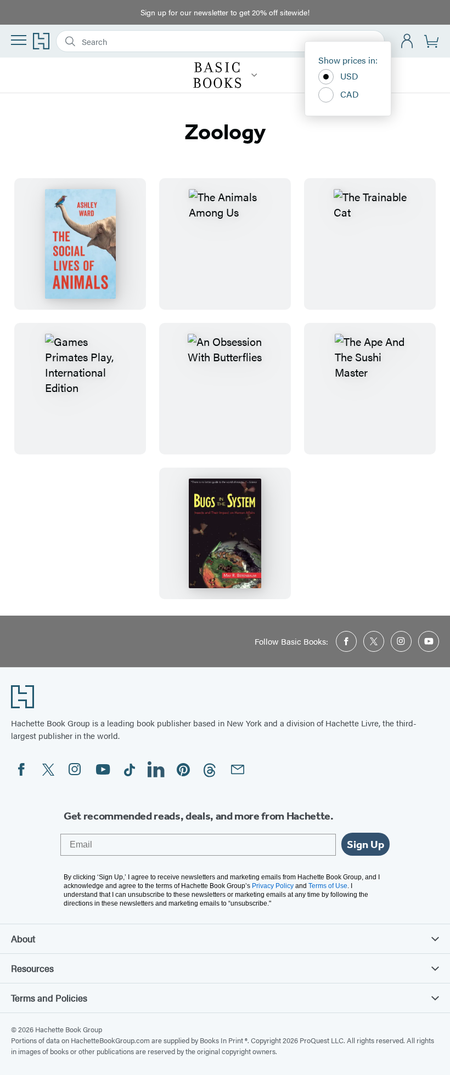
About (23, 938)
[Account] (407, 41)
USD (349, 76)
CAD (349, 94)
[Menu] (18, 40)
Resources (32, 968)
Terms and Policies (49, 997)
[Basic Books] (254, 75)
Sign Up (365, 844)
